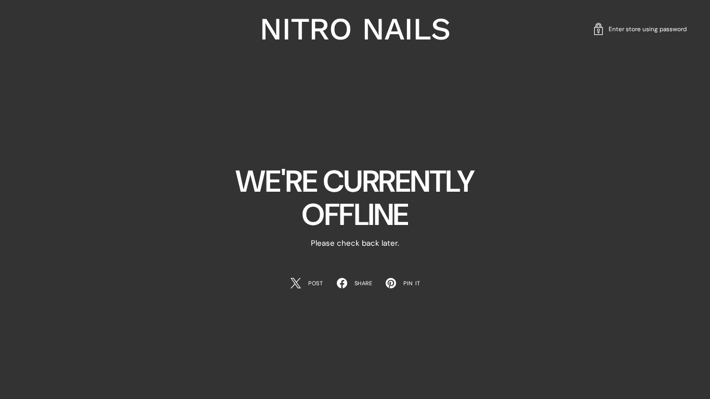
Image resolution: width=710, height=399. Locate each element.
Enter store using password (648, 29)
